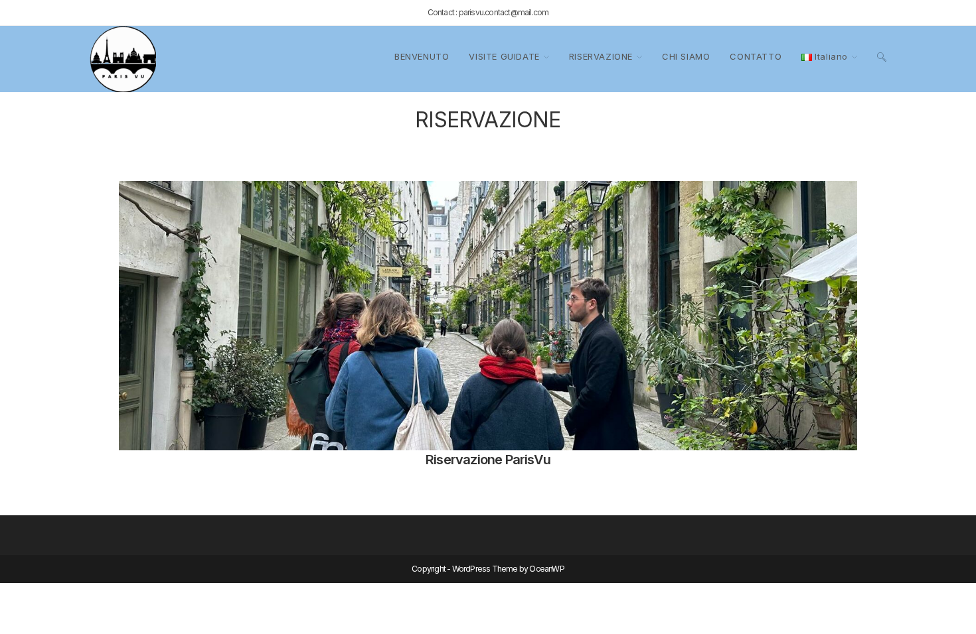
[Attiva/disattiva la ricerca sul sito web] (881, 57)
